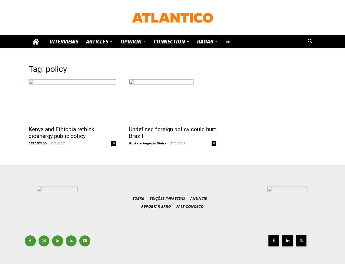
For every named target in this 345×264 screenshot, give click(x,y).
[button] (309, 42)
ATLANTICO (38, 143)
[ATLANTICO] (172, 18)
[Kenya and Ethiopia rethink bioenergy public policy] (72, 101)
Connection (169, 41)
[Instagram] (44, 240)
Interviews (64, 41)
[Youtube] (84, 240)
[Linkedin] (57, 240)
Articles (97, 41)
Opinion (131, 41)
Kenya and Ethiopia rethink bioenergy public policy (61, 132)
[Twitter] (71, 240)
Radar (205, 41)
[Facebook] (30, 240)
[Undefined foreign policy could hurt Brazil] (172, 101)
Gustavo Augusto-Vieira (148, 143)
